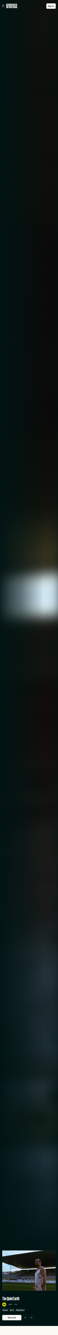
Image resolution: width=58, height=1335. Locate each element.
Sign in (51, 6)
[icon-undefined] (25, 1317)
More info (12, 1317)
